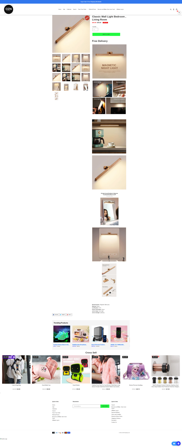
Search (54, 379)
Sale (53, 375)
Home (53, 373)
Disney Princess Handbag (135, 353)
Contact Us (114, 390)
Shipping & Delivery (116, 386)
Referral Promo (55, 382)
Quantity (94, 26)
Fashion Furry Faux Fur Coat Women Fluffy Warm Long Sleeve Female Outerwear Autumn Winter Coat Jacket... (106, 354)
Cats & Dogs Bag (16, 353)
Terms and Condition (116, 382)
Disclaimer (113, 388)
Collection (54, 377)
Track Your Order (56, 381)
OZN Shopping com (126, 400)
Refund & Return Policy (116, 384)
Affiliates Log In (55, 388)
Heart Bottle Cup (46, 353)
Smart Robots (76, 353)
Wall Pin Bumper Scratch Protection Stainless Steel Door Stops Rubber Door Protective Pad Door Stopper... (166, 354)
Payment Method (115, 380)
